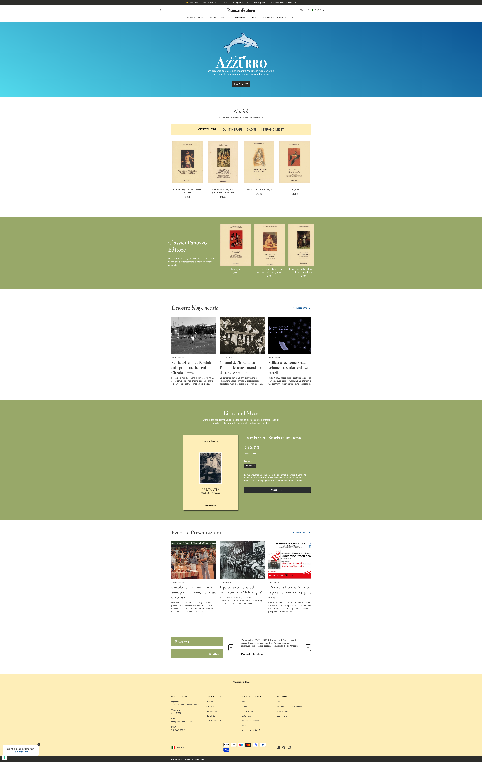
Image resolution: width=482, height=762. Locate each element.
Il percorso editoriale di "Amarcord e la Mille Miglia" (241, 590)
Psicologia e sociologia (251, 720)
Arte (243, 702)
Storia (244, 725)
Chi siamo (210, 706)
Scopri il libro (277, 490)
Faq (278, 702)
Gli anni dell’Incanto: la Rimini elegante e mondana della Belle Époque (240, 367)
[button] (160, 10)
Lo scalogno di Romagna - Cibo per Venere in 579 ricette (223, 191)
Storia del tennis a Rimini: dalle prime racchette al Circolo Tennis (191, 367)
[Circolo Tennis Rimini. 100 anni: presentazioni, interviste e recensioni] (193, 560)
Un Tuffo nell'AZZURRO (251, 730)
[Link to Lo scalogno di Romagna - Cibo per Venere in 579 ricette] (223, 162)
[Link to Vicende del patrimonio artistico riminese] (187, 162)
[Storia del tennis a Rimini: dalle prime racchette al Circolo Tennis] (193, 335)
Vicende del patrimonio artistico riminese (187, 191)
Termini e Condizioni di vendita (289, 706)
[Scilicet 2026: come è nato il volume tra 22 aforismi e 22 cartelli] (290, 335)
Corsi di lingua (247, 711)
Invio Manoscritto (213, 720)
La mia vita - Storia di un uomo (273, 438)
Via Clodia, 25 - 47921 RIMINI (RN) (185, 704)
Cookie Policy (282, 716)
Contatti (209, 702)
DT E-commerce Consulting (192, 759)
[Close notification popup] (38, 744)
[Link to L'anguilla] (294, 162)
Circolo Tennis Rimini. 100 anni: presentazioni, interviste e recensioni (193, 592)
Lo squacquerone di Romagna (258, 189)
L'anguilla (294, 189)
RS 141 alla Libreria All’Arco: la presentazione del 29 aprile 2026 (289, 592)
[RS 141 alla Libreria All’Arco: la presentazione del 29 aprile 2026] (290, 560)
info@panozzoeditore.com (182, 721)
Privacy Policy (282, 711)
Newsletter (210, 716)
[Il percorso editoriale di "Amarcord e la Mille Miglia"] (242, 560)
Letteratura (246, 716)
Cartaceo (250, 466)
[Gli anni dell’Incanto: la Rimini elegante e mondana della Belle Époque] (242, 335)
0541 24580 (176, 713)
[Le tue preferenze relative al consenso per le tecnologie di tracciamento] (4, 757)
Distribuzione (211, 711)
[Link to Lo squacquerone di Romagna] (259, 162)
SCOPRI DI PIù (241, 84)
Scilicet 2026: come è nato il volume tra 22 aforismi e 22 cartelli (288, 367)
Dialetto (245, 706)
